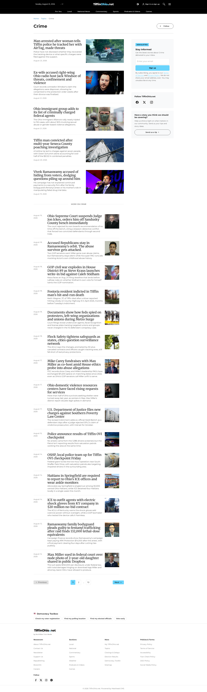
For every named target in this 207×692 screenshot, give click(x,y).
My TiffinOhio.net (112, 644)
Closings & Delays (112, 653)
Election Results (111, 657)
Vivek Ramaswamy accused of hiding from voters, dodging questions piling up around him (57, 175)
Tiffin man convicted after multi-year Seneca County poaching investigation (53, 143)
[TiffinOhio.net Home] (45, 630)
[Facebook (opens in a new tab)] (36, 680)
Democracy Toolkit (113, 661)
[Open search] (164, 4)
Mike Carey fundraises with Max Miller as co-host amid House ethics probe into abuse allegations (74, 364)
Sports (116, 11)
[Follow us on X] (144, 102)
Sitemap (108, 665)
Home (36, 19)
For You (58, 11)
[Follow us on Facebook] (137, 102)
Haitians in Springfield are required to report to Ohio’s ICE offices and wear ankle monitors (73, 479)
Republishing (39, 661)
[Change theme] (138, 4)
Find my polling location (75, 618)
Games (149, 11)
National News (84, 11)
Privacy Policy (154, 75)
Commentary (101, 11)
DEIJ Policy (145, 661)
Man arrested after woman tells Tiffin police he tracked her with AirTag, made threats (58, 44)
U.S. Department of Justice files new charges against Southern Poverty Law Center (74, 413)
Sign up (152, 68)
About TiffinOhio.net (42, 644)
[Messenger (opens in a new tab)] (51, 680)
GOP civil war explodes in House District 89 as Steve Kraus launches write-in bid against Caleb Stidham (73, 270)
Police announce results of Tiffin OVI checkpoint (74, 435)
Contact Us (38, 648)
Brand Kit (37, 665)
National (72, 648)
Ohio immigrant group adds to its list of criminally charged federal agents (56, 112)
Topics (43, 19)
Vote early (120, 618)
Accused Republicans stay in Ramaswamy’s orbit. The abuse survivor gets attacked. (70, 246)
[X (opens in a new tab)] (41, 680)
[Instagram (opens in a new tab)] (46, 680)
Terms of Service (147, 648)
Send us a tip (151, 132)
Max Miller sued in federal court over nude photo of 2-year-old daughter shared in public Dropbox (75, 558)
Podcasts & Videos (132, 11)
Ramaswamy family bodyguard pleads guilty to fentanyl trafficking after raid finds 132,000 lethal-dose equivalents (73, 529)
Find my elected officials (101, 618)
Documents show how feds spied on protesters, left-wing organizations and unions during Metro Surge (74, 315)
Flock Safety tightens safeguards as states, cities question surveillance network (73, 340)
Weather (72, 661)
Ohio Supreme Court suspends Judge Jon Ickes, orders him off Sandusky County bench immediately (74, 219)
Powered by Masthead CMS (112, 688)
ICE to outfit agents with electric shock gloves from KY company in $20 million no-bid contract (72, 503)
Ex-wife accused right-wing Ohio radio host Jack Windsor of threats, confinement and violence (57, 77)
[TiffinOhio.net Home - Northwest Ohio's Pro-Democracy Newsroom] (103, 4)
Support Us (38, 657)
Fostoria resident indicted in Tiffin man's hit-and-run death (73, 293)
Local (69, 11)
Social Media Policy (148, 665)
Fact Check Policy (147, 657)
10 (88, 582)
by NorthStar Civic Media (43, 634)
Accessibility (145, 653)
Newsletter (38, 653)
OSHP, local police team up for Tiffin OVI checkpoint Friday (74, 456)
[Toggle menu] (170, 4)
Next (117, 582)
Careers (37, 669)
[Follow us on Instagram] (151, 102)
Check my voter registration (47, 618)
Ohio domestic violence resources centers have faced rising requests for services (72, 388)
